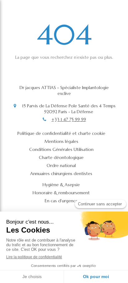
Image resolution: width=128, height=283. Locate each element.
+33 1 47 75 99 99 (69, 119)
